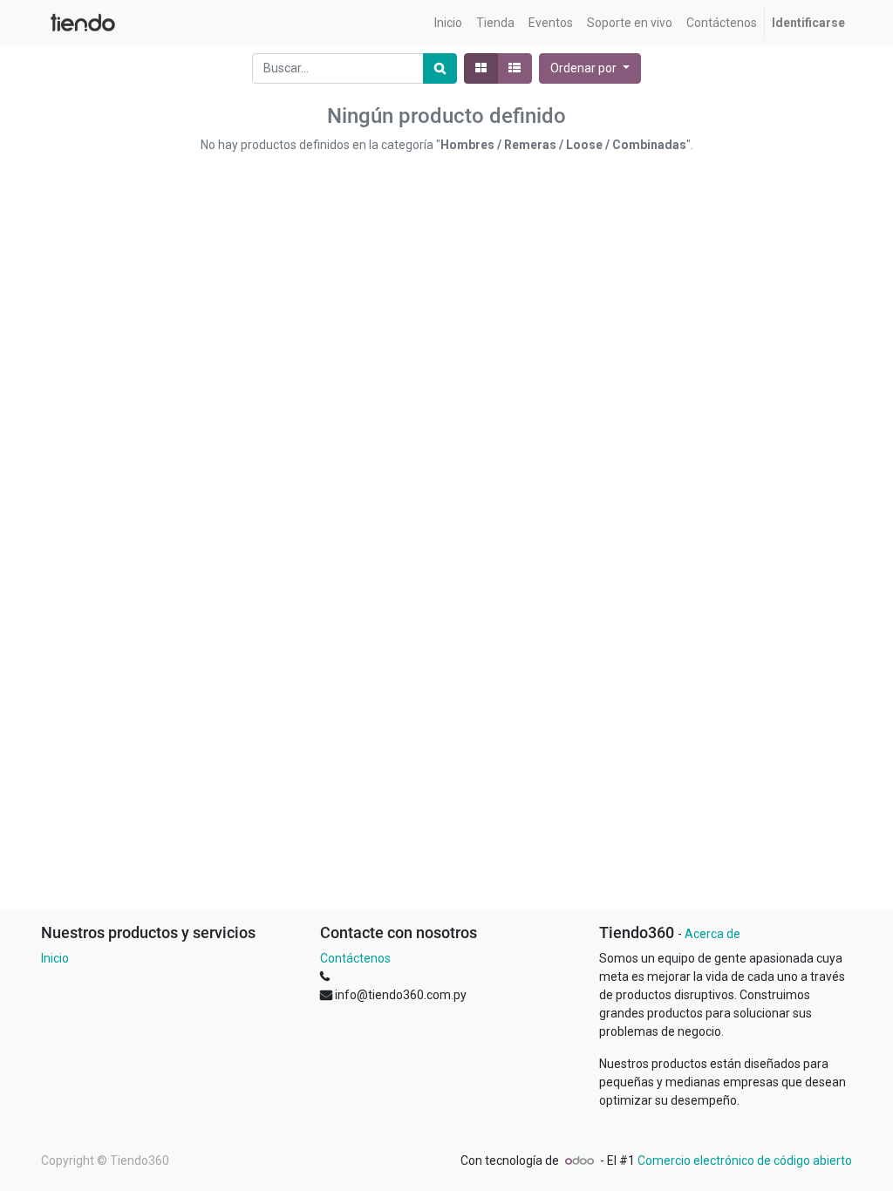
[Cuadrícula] (481, 68)
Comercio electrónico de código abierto (744, 1160)
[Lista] (514, 68)
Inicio (55, 958)
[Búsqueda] (440, 68)
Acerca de (712, 934)
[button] (590, 68)
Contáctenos (355, 958)
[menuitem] (448, 23)
